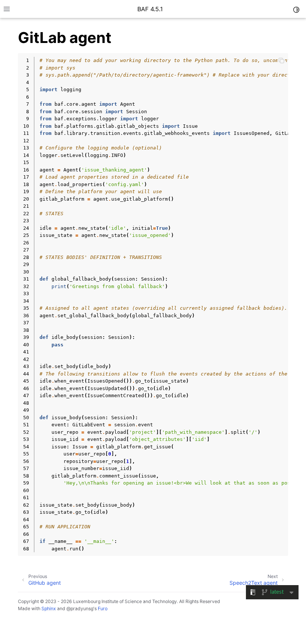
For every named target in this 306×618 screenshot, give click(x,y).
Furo (102, 608)
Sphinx (48, 608)
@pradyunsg (79, 608)
